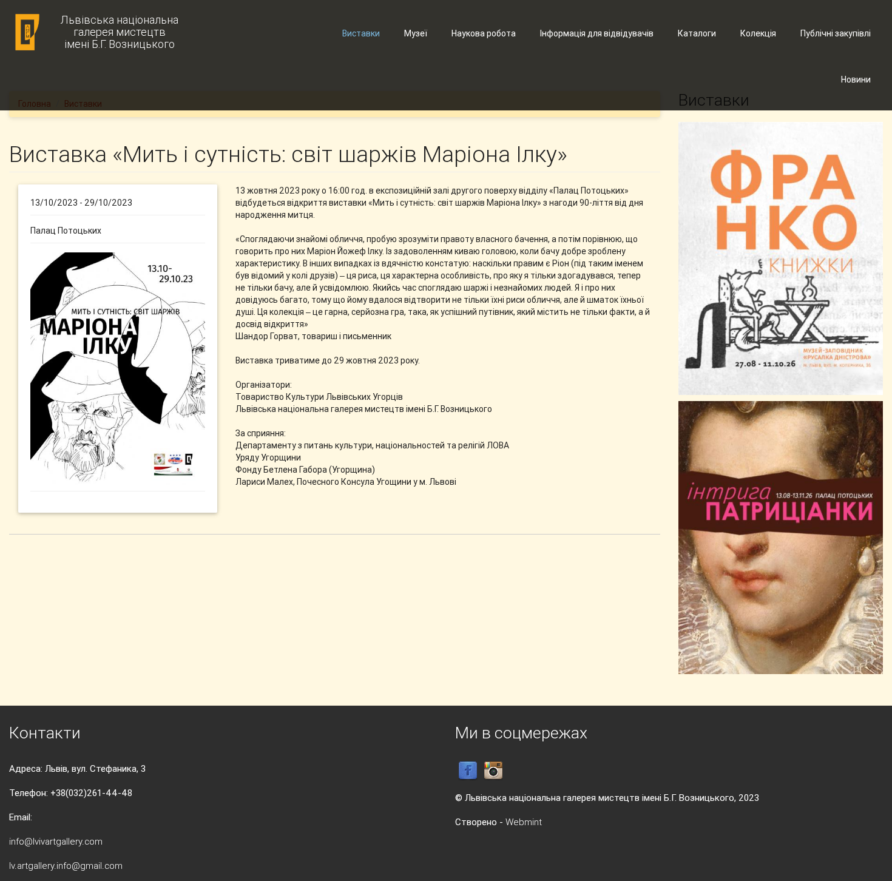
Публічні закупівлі (835, 33)
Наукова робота (483, 33)
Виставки (361, 33)
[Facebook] (468, 770)
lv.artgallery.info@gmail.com (66, 865)
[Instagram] (493, 770)
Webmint (523, 822)
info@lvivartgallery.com (56, 841)
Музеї (415, 33)
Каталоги (697, 33)
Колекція (758, 33)
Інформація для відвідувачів (597, 33)
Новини (856, 79)
